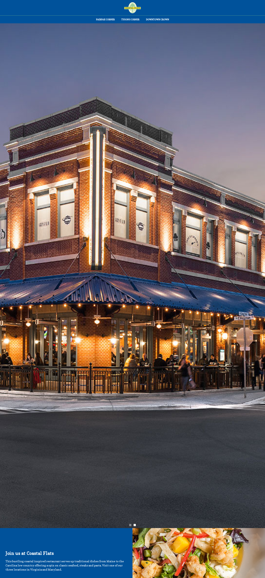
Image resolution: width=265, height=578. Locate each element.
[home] (132, 7)
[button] (130, 525)
